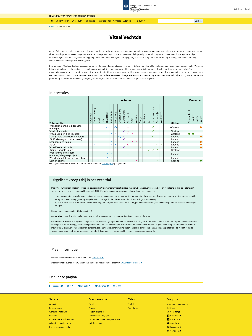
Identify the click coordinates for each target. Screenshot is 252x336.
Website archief (95, 323)
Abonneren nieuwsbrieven (178, 304)
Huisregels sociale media (59, 327)
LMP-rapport (107, 163)
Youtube (180, 323)
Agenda (127, 20)
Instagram (181, 327)
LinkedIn (181, 319)
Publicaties (90, 20)
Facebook (181, 315)
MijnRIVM (140, 20)
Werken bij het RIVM (58, 312)
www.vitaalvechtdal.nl (132, 262)
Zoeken (198, 21)
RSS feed (171, 308)
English (247, 9)
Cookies (92, 304)
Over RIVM (77, 20)
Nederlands (238, 9)
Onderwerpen (62, 20)
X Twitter (180, 311)
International (104, 20)
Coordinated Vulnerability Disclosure (104, 319)
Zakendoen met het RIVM (60, 323)
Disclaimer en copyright (99, 315)
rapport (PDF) (98, 257)
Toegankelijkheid (96, 312)
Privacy (92, 308)
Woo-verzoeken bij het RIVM (61, 319)
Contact (117, 20)
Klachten (53, 315)
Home (51, 21)
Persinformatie (55, 308)
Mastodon (181, 330)
